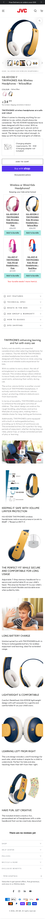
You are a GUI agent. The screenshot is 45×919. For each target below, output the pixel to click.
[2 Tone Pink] (4, 93)
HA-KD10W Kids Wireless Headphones (23, 71)
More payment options (22, 175)
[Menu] (3, 11)
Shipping (13, 105)
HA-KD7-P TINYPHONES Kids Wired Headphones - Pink (12, 262)
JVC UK (18, 911)
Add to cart (22, 162)
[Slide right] (41, 2)
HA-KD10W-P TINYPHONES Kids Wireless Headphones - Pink (12, 220)
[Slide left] (4, 2)
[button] (35, 11)
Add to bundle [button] (12, 233)
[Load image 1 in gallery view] (10, 63)
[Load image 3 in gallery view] (29, 63)
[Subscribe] (41, 876)
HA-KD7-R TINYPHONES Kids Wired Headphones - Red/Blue (32, 262)
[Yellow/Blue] (10, 93)
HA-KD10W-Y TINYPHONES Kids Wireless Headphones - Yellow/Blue (32, 220)
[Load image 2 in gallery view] (16, 63)
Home (4, 71)
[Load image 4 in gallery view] (35, 63)
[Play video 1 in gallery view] (22, 63)
